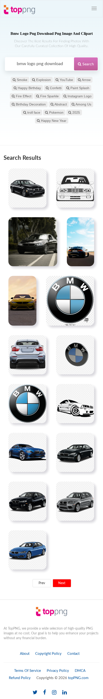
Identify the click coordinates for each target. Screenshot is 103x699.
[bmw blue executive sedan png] (27, 549)
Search (87, 64)
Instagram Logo (79, 96)
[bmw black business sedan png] (75, 452)
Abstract (60, 104)
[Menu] (94, 8)
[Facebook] (44, 692)
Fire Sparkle (49, 96)
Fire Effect (23, 96)
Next (61, 583)
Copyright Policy (48, 654)
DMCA (80, 671)
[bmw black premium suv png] (75, 501)
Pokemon (55, 112)
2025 (75, 112)
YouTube (66, 80)
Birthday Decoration (30, 104)
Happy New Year (53, 121)
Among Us (83, 104)
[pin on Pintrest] (40, 175)
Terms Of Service (27, 671)
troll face (33, 112)
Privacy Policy (58, 671)
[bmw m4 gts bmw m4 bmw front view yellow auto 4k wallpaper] (22, 300)
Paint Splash (79, 88)
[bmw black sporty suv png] (27, 501)
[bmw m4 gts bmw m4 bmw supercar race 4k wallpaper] (80, 241)
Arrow (86, 80)
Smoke (21, 80)
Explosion (43, 80)
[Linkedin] (64, 692)
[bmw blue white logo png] (27, 403)
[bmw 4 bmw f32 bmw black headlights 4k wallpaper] (32, 241)
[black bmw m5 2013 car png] (27, 188)
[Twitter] (35, 692)
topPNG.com (78, 678)
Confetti (55, 88)
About (24, 654)
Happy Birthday (29, 88)
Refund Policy (20, 678)
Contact (73, 654)
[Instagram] (54, 692)
